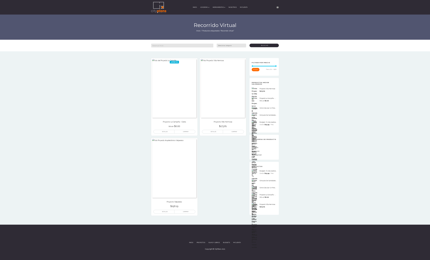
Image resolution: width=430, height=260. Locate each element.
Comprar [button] (185, 131)
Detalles (165, 131)
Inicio (198, 31)
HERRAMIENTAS (218, 7)
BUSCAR (264, 45)
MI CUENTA (244, 7)
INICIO (195, 7)
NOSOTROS (233, 7)
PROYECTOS (201, 242)
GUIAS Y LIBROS (214, 242)
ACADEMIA (204, 7)
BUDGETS (226, 242)
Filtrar (255, 69)
